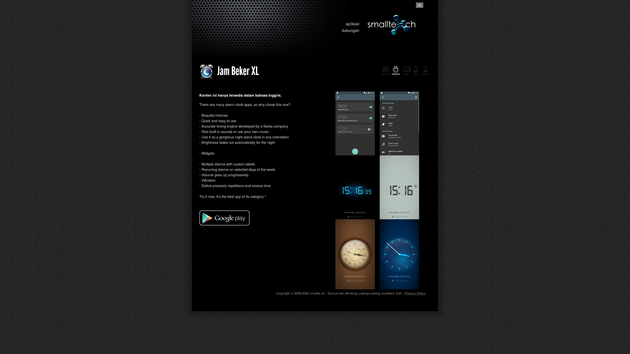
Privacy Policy (415, 293)
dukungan (350, 30)
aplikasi (352, 24)
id (419, 5)
